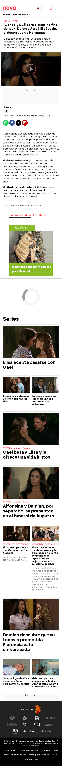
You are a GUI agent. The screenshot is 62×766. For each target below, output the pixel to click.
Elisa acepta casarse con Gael (29, 365)
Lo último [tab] (40, 215)
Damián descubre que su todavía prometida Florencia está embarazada (29, 642)
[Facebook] (6, 111)
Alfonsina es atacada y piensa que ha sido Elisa (16, 399)
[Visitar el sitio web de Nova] (50, 718)
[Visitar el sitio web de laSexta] (25, 718)
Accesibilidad (31, 759)
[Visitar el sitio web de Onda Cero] (37, 725)
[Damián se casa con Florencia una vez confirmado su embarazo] (45, 385)
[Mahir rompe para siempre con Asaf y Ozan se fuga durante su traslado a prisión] (45, 667)
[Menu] (58, 8)
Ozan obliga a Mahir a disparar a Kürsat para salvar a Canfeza (16, 681)
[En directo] (38, 8)
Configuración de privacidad (43, 755)
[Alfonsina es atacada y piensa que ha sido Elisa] (16, 385)
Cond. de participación (15, 755)
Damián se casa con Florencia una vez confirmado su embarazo (44, 400)
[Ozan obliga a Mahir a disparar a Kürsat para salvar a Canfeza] (16, 667)
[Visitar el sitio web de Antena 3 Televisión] (12, 718)
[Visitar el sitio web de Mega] (12, 725)
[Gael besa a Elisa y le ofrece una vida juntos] (31, 429)
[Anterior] (2, 0)
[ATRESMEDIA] (31, 709)
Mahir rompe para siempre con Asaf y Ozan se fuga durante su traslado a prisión (45, 682)
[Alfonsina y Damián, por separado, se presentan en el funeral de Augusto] (31, 483)
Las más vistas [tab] (20, 215)
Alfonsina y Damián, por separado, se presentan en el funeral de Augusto (28, 511)
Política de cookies (49, 750)
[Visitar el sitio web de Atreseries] (25, 725)
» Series (13, 205)
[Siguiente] (60, 0)
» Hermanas (24, 205)
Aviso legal (9, 750)
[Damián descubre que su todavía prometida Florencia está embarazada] (31, 615)
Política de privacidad (27, 750)
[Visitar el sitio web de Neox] (37, 718)
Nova (6, 205)
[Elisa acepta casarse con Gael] (31, 342)
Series (6, 14)
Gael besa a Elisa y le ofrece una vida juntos (26, 455)
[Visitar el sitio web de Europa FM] (50, 725)
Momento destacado (16, 448)
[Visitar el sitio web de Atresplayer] (31, 731)
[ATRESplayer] (51, 8)
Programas (20, 14)
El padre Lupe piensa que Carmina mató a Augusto (15, 550)
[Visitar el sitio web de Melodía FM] (15, 731)
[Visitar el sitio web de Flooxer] (47, 731)
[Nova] (15, 8)
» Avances (36, 205)
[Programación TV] (45, 8)
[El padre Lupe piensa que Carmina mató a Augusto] (16, 534)
